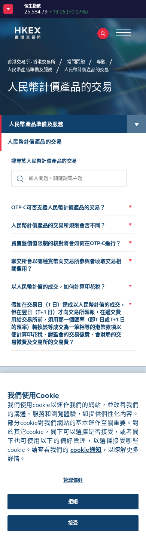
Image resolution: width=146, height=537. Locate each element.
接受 (73, 523)
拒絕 (73, 501)
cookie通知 (86, 449)
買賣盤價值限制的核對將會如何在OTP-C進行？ (66, 243)
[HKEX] (39, 33)
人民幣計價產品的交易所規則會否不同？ (58, 225)
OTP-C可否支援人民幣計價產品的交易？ (58, 207)
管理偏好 (73, 480)
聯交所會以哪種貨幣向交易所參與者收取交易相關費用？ (66, 265)
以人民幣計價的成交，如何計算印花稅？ (58, 287)
